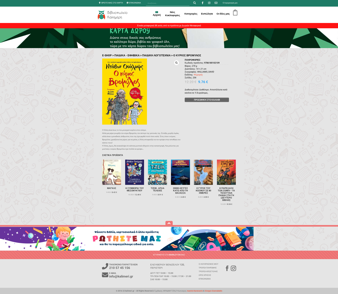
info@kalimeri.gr (121, 276)
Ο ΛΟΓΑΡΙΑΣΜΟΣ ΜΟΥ (208, 264)
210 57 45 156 (119, 268)
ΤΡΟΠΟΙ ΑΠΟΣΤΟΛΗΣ (208, 271)
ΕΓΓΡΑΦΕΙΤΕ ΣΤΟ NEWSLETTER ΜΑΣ (169, 255)
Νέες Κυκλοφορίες (172, 14)
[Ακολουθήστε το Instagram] (233, 268)
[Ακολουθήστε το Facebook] (227, 268)
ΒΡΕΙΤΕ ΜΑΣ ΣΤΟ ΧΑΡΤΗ (112, 3)
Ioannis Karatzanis (195, 291)
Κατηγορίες (190, 13)
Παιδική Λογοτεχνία (156, 55)
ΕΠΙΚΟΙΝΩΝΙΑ (135, 3)
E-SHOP (107, 55)
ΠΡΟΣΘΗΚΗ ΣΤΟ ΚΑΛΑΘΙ (207, 100)
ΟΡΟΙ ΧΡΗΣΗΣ (205, 275)
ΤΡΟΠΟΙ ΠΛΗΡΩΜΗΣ (208, 268)
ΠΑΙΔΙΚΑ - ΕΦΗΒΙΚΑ (127, 55)
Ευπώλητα (207, 13)
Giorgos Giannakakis (213, 291)
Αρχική (157, 14)
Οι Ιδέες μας (223, 13)
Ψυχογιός (198, 74)
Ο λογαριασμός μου (230, 3)
